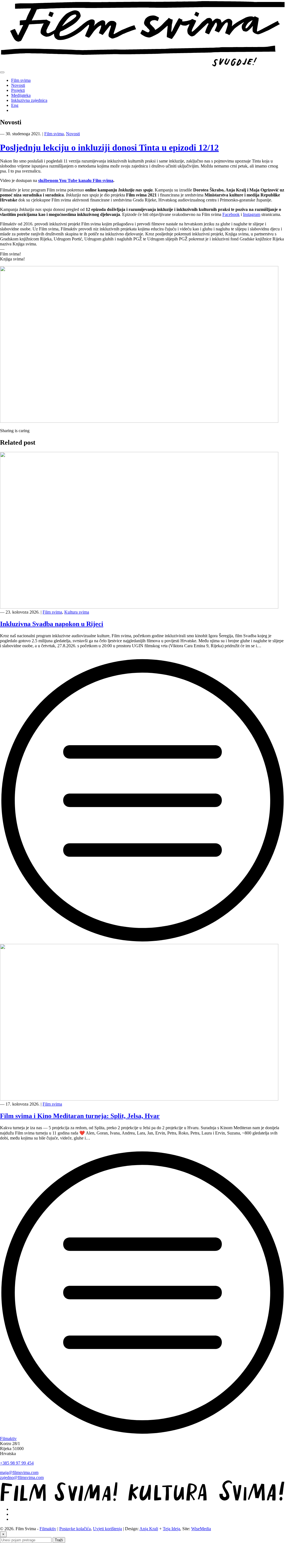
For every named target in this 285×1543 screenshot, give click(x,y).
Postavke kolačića (75, 1528)
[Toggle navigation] (2, 72)
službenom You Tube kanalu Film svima (75, 180)
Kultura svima (76, 612)
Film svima (21, 80)
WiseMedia (201, 1528)
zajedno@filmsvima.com (22, 1477)
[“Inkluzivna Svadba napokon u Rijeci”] (142, 941)
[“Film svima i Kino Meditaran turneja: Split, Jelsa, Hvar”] (142, 1433)
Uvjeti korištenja (107, 1528)
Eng (14, 105)
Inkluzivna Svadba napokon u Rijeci (51, 623)
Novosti (18, 85)
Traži (59, 1540)
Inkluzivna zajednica (29, 100)
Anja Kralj (148, 1528)
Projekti (18, 90)
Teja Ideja (171, 1528)
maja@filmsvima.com (19, 1472)
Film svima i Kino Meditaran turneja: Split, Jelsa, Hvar (80, 1115)
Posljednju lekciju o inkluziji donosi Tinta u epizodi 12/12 (109, 147)
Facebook (231, 214)
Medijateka (21, 95)
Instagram (251, 214)
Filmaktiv (8, 1438)
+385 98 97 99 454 (17, 1463)
